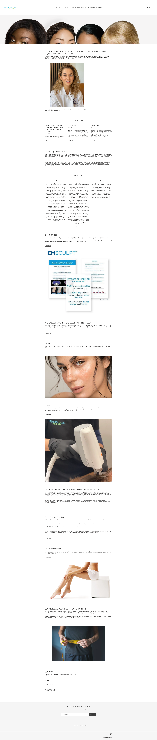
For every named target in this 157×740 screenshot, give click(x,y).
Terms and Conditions (74, 725)
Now (80, 29)
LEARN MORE (48, 245)
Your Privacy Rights (83, 725)
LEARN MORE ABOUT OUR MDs (53, 110)
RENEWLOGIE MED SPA (108, 737)
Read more (48, 142)
